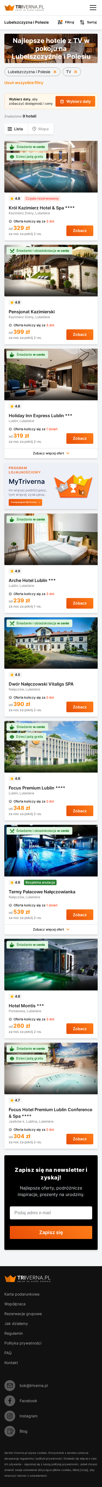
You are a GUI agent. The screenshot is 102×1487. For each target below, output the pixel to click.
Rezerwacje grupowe (23, 1313)
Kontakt (11, 1362)
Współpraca (15, 1304)
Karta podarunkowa (21, 1294)
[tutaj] (84, 1469)
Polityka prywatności (22, 1343)
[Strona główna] (28, 7)
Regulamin (13, 1333)
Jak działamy (16, 1323)
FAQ (8, 1352)
